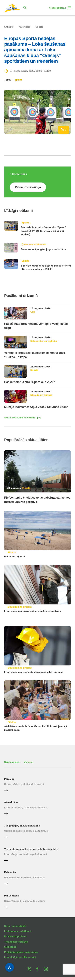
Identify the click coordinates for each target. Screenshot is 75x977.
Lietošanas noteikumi (17, 931)
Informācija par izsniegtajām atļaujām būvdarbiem (33, 672)
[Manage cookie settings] (9, 967)
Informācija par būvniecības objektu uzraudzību (32, 611)
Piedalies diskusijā (28, 187)
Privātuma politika (15, 936)
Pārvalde (9, 779)
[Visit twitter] (29, 969)
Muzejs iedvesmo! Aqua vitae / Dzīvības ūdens (36, 407)
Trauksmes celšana (16, 941)
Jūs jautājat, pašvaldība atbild (22, 825)
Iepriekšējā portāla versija (20, 957)
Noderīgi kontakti (15, 926)
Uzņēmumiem (12, 762)
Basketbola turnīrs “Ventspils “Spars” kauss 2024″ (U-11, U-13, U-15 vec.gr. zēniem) (43, 231)
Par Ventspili (11, 895)
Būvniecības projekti (20, 606)
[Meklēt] (25, 7)
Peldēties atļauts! (14, 556)
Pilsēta (26, 487)
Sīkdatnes (10, 946)
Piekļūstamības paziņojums (21, 952)
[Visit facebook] (37, 969)
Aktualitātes (11, 802)
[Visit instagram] (46, 969)
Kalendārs (10, 872)
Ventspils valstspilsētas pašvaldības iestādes (31, 849)
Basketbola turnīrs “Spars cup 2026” (29, 382)
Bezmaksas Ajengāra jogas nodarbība (43, 249)
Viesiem (28, 762)
